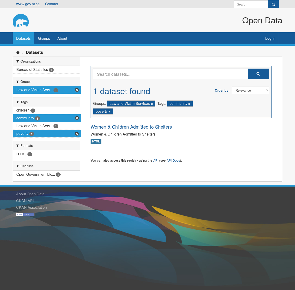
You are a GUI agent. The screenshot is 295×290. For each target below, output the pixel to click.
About (62, 38)
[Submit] (273, 4)
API (155, 160)
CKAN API (25, 200)
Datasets (23, 38)
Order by (221, 90)
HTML (96, 141)
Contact (51, 3)
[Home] (18, 52)
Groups (44, 38)
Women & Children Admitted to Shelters (131, 126)
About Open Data (30, 193)
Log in (270, 38)
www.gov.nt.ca (28, 3)
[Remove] (152, 104)
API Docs (173, 160)
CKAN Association (31, 207)
